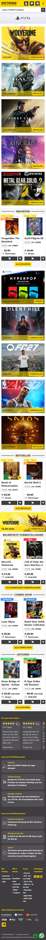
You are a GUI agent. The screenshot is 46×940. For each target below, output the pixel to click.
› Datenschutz (6, 879)
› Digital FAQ (27, 896)
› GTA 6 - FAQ (27, 881)
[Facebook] (38, 878)
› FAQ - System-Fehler (27, 877)
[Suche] (43, 10)
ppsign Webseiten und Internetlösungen (22, 937)
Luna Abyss (8, 621)
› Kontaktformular (16, 878)
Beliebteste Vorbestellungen (23, 534)
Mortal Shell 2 (32, 482)
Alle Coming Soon (23, 647)
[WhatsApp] (35, 878)
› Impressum (5, 876)
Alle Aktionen (23, 707)
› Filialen (15, 890)
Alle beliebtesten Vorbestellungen (23, 588)
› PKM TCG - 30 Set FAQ (28, 886)
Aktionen (23, 654)
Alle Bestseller (23, 508)
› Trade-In (26, 873)
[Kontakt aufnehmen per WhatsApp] (42, 936)
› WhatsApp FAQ (27, 891)
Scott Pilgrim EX (11, 238)
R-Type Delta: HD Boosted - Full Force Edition (34, 684)
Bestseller (23, 455)
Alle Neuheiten (23, 264)
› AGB (3, 882)
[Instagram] (41, 878)
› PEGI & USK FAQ (27, 900)
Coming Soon (23, 594)
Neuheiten (23, 211)
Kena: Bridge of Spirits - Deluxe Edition (10, 684)
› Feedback (16, 893)
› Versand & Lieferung (16, 885)
